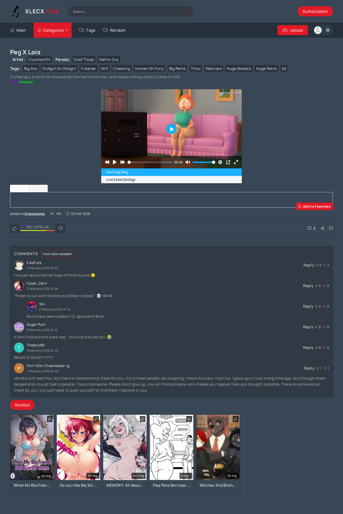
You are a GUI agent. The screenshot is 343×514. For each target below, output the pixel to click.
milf (104, 68)
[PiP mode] (228, 162)
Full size (37, 188)
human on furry (149, 68)
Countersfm (39, 59)
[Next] (122, 162)
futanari (88, 68)
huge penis (266, 68)
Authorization (315, 11)
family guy (109, 59)
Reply (309, 265)
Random (118, 30)
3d (284, 68)
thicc (196, 68)
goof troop (84, 59)
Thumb (19, 188)
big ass (30, 68)
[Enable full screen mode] (236, 162)
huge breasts (239, 68)
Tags (90, 30)
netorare (214, 68)
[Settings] (220, 162)
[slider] (150, 162)
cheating (121, 68)
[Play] (115, 162)
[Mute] (187, 162)
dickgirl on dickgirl (59, 68)
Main (21, 30)
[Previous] (106, 162)
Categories (53, 30)
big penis (177, 68)
